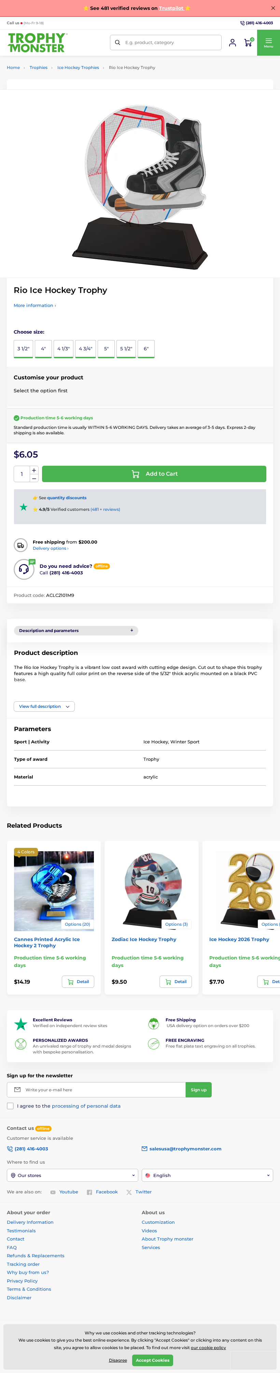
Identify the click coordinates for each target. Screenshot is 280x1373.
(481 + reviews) (105, 509)
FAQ (12, 1247)
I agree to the (69, 1106)
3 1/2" (23, 349)
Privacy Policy (22, 1281)
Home (13, 67)
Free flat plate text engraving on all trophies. (211, 1046)
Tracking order (23, 1264)
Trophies (38, 67)
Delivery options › (51, 548)
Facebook (107, 1191)
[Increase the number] (34, 470)
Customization (158, 1222)
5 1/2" (126, 349)
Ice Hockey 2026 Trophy (239, 939)
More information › (35, 305)
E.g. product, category (149, 42)
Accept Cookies (152, 1360)
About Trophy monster (167, 1239)
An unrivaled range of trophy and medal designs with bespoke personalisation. (82, 1048)
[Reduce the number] (34, 478)
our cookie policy (208, 1347)
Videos (149, 1230)
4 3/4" (85, 349)
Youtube (68, 1191)
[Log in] (232, 43)
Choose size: (29, 332)
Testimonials (21, 1230)
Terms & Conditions (29, 1289)
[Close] (273, 8)
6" (146, 349)
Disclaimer (19, 1297)
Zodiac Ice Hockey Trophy (144, 939)
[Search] (117, 42)
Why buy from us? (28, 1272)
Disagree (118, 1360)
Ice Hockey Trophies (78, 67)
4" (43, 349)
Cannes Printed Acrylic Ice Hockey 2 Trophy (47, 942)
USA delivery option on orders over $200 (207, 1025)
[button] (268, 43)
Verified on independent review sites (70, 1025)
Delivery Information (30, 1222)
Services (151, 1247)
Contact (15, 1239)
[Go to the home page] (37, 43)
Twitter (144, 1191)
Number (22, 474)
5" (106, 349)
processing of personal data (86, 1106)
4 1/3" (63, 349)
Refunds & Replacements (36, 1255)
